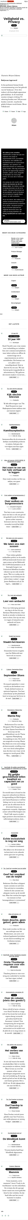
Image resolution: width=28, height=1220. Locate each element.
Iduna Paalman (16, 1004)
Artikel (14, 25)
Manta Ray (14, 715)
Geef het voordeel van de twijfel (14, 875)
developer (16, 342)
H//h (2, 1211)
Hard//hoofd (4, 1)
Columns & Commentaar (14, 1169)
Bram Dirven (17, 680)
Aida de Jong (17, 436)
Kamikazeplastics (14, 430)
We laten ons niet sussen (14, 545)
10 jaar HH (14, 339)
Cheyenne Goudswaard (16, 846)
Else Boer (16, 880)
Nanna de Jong (16, 721)
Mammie (14, 1172)
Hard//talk (14, 771)
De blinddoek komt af (14, 1140)
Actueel (14, 427)
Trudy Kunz (15, 678)
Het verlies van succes (14, 1051)
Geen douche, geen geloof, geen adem (14, 921)
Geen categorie (14, 336)
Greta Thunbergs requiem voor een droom (14, 964)
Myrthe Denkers (17, 1177)
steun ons (10, 1)
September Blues (14, 675)
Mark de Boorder (16, 970)
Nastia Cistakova (16, 1146)
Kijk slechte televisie (14, 395)
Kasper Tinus (17, 789)
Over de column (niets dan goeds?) (14, 999)
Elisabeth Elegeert (16, 507)
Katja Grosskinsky (16, 647)
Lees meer (12, 377)
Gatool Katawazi (16, 787)
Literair (14, 391)
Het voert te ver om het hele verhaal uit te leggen (14, 470)
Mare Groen (16, 1056)
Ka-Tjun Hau (17, 551)
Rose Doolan (16, 1111)
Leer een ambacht (14, 601)
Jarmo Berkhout (16, 549)
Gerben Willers (16, 844)
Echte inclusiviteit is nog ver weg (14, 839)
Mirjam (16, 28)
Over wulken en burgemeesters (14, 502)
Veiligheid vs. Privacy (14, 20)
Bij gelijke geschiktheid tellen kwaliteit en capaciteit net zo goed (14, 779)
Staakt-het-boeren (14, 642)
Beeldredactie (16, 434)
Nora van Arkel (15, 604)
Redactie (16, 400)
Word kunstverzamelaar (12, 221)
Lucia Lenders (16, 509)
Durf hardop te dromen (14, 1106)
